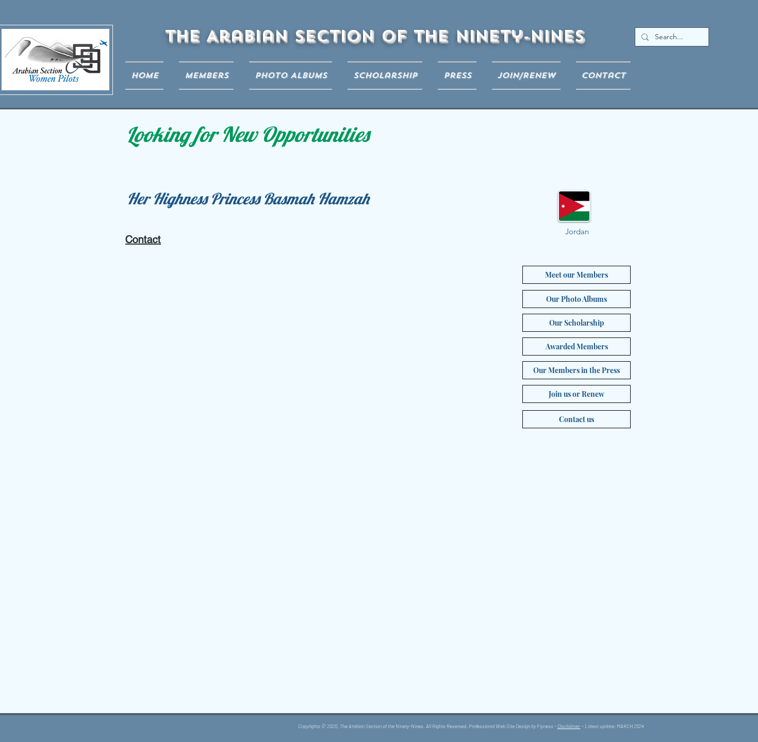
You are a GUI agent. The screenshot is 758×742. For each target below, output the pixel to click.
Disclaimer (569, 726)
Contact (143, 239)
